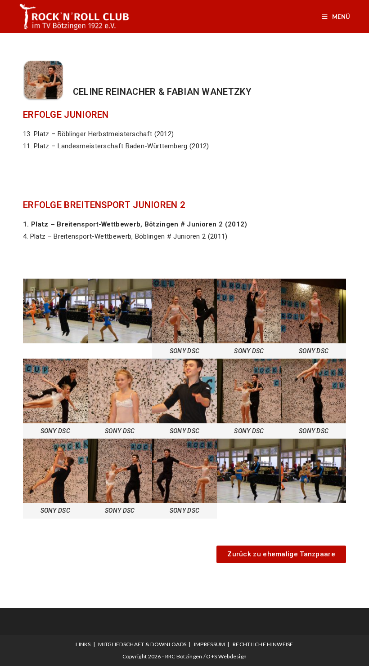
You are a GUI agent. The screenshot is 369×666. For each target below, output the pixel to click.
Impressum (209, 644)
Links (83, 644)
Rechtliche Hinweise (263, 644)
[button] (281, 554)
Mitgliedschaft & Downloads (142, 644)
